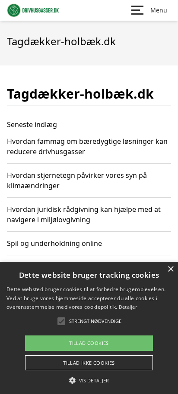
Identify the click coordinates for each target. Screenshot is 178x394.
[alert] (89, 328)
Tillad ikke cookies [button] (89, 363)
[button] (89, 380)
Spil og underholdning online (54, 243)
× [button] (170, 269)
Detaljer (128, 307)
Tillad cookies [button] (89, 343)
